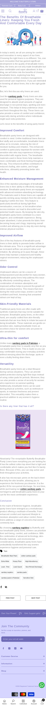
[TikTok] (15, 648)
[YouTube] (21, 648)
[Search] (10, 11)
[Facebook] (1, 587)
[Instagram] (9, 648)
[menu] (2, 11)
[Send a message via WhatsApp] (42, 685)
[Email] (6, 587)
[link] (13, 702)
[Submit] (34, 639)
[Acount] (34, 11)
